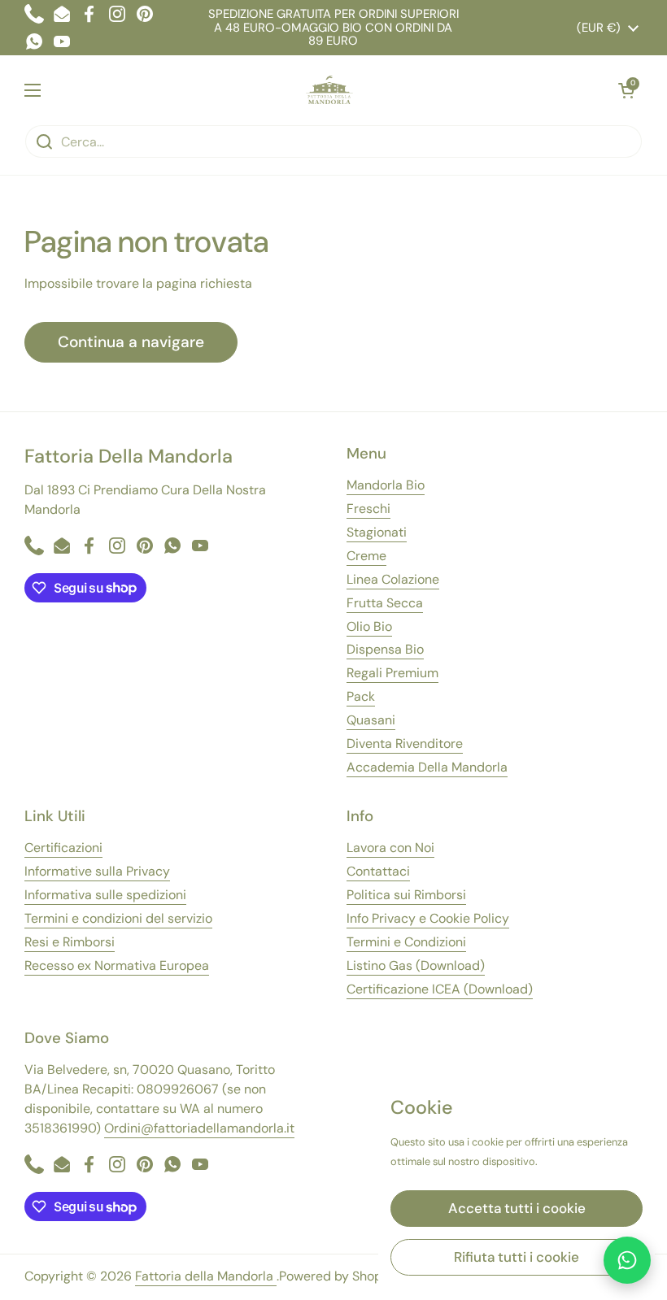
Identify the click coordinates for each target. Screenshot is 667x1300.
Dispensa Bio (385, 649)
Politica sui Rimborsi (406, 894)
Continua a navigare (131, 342)
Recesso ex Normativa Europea (116, 965)
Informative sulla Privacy (97, 871)
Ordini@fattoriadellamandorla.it (199, 1128)
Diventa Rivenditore (405, 743)
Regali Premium (392, 672)
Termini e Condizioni (406, 941)
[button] (626, 90)
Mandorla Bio (386, 484)
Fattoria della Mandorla (206, 1276)
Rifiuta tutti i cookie (516, 1257)
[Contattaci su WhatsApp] (627, 1260)
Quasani (371, 719)
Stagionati (377, 532)
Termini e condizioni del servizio (118, 918)
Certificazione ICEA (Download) (440, 989)
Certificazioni (63, 847)
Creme (366, 555)
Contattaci (378, 871)
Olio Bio (369, 626)
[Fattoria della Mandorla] (329, 90)
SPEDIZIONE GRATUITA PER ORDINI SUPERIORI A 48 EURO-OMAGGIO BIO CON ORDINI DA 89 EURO (333, 27)
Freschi (368, 508)
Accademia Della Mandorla (427, 767)
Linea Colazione (393, 579)
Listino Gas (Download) (416, 965)
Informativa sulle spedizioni (105, 894)
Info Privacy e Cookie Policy (428, 918)
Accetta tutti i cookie (517, 1208)
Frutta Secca (385, 602)
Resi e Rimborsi (69, 941)
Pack (361, 696)
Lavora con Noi (390, 847)
